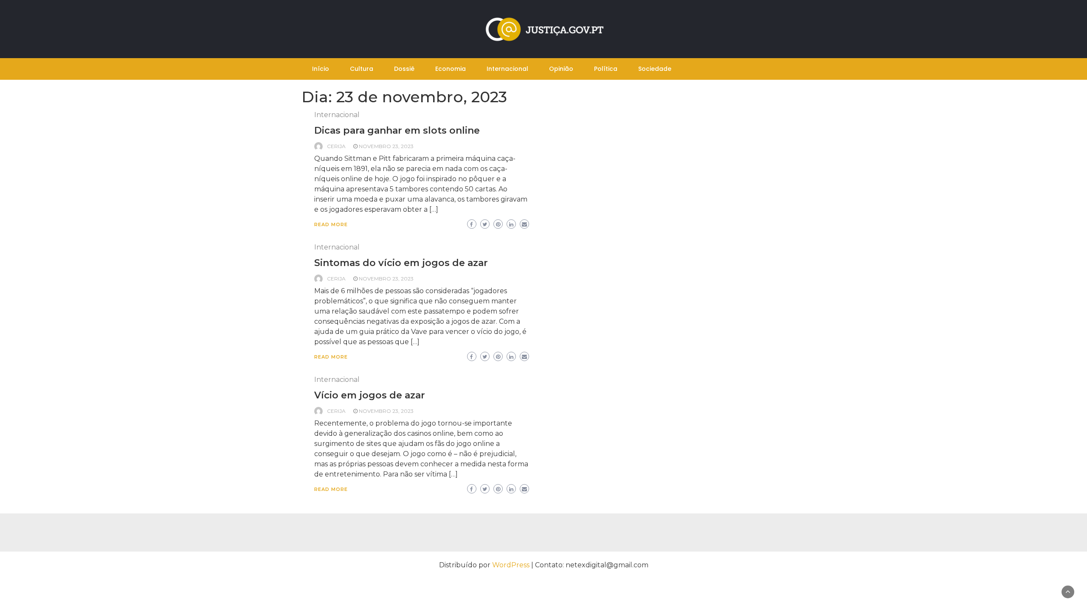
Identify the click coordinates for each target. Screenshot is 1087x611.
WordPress (510, 565)
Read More (331, 224)
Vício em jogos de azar (369, 395)
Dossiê (404, 68)
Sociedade (654, 68)
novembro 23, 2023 (386, 146)
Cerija (336, 146)
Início (320, 68)
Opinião (561, 68)
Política (605, 68)
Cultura (361, 68)
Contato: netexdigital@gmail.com (591, 565)
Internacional (507, 68)
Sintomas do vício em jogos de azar (401, 263)
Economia (450, 68)
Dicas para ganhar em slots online (397, 130)
